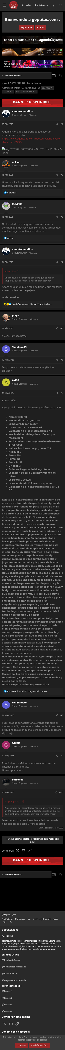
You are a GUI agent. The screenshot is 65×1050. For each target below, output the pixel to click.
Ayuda (48, 919)
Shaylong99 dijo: (12, 801)
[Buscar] (60, 5)
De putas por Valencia (15, 980)
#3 (61, 216)
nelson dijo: (10, 271)
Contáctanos (7, 919)
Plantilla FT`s (10, 973)
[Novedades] (53, 5)
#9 (61, 755)
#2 (61, 174)
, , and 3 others (32, 304)
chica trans (8, 91)
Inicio (55, 919)
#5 (61, 328)
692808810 (47, 87)
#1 (61, 124)
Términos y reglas (23, 919)
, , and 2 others (27, 691)
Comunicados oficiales (15, 966)
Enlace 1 (8, 991)
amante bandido (12, 87)
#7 (61, 393)
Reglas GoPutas (12, 960)
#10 (61, 792)
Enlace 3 (8, 1004)
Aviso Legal (38, 919)
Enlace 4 (8, 1011)
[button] (4, 5)
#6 (61, 359)
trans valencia (29, 91)
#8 (61, 715)
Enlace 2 (8, 998)
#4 (61, 262)
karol (18, 91)
